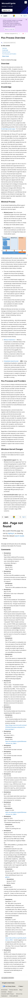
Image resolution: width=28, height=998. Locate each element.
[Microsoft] (14, 16)
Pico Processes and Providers (9, 54)
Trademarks (4, 996)
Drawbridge (5, 50)
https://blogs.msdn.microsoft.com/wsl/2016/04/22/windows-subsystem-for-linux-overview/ (16, 727)
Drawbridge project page (8, 129)
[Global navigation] (1, 15)
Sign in (25, 15)
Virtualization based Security (11, 361)
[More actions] (25, 33)
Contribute (3, 992)
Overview (4, 48)
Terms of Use (19, 994)
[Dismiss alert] (26, 2)
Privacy (9, 992)
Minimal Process (6, 52)
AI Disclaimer (4, 989)
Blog (20, 989)
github (7, 877)
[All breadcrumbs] (2, 33)
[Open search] (21, 15)
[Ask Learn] (23, 33)
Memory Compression (9, 340)
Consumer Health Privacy (7, 994)
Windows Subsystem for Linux (12, 33)
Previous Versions (13, 989)
